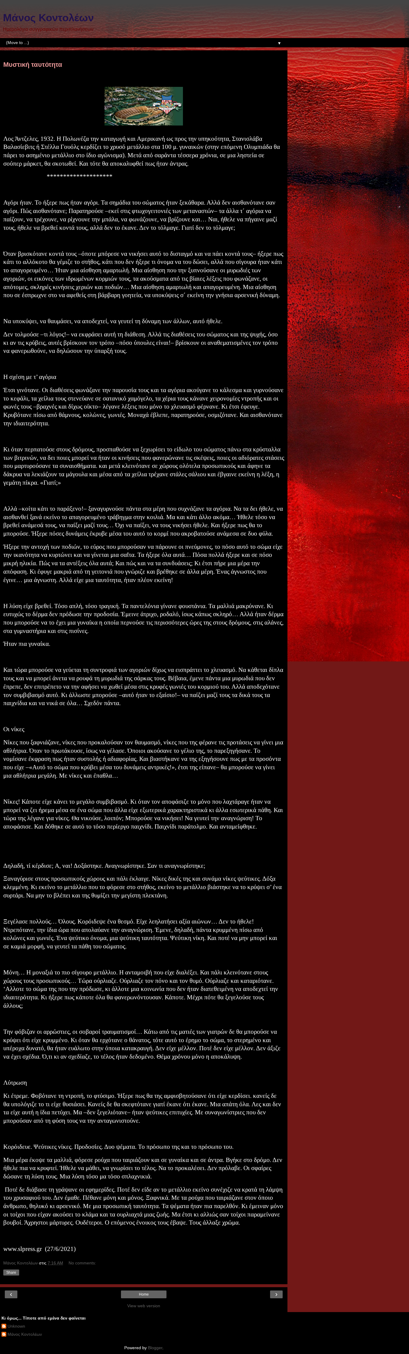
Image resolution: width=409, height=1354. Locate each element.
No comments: (82, 1263)
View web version (143, 1305)
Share (11, 1272)
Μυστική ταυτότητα (32, 64)
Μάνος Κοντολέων (48, 17)
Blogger (155, 1347)
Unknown (16, 1326)
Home (144, 1294)
